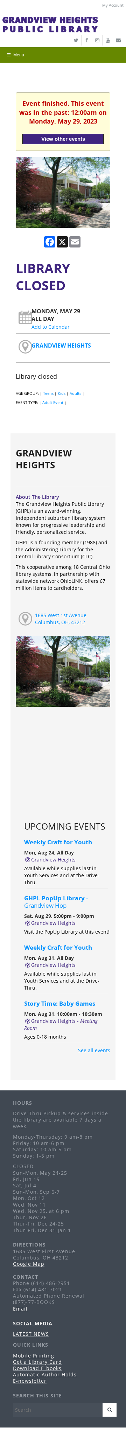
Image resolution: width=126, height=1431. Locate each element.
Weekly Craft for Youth (58, 842)
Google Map (28, 1264)
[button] (61, 55)
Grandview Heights (61, 345)
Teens (48, 393)
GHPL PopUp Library (56, 901)
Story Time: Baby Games (59, 1003)
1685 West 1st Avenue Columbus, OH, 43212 (60, 619)
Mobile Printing (33, 1355)
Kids (61, 393)
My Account (113, 5)
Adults (75, 393)
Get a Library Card (37, 1362)
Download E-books (37, 1368)
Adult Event (52, 402)
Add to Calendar (50, 326)
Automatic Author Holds (45, 1374)
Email (20, 1308)
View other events (63, 139)
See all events (94, 1050)
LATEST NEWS (31, 1334)
